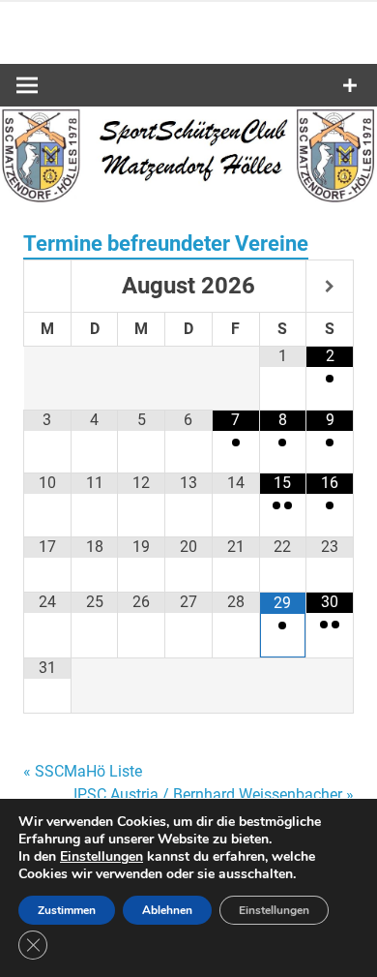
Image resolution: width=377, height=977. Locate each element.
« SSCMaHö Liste (82, 771)
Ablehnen (167, 910)
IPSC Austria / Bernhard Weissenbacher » (213, 794)
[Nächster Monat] (329, 287)
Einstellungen (101, 857)
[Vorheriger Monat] (47, 287)
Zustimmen (67, 910)
